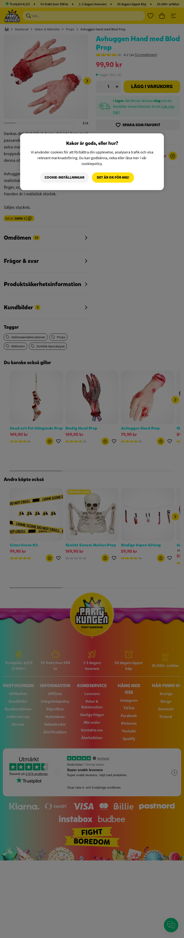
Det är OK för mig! (113, 177)
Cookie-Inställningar (64, 177)
